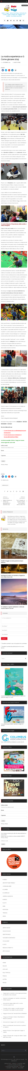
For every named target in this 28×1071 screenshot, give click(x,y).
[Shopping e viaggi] (14, 787)
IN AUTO (4, 902)
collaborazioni (5, 485)
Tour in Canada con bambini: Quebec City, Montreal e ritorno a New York (20, 502)
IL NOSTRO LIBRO (21, 1063)
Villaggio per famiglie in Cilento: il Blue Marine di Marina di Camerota (13, 1017)
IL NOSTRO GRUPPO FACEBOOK (15, 1065)
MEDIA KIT (14, 1067)
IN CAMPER (5, 889)
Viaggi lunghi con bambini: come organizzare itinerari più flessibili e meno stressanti (15, 994)
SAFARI (4, 916)
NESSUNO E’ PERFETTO (8, 947)
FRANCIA (5, 976)
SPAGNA (4, 982)
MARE (4, 906)
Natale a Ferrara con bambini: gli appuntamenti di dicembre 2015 (7, 502)
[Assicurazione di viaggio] (14, 737)
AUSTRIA (5, 979)
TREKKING (5, 912)
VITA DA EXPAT (6, 941)
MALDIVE (5, 966)
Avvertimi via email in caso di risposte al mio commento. (14, 643)
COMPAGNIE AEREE (7, 886)
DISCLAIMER (20, 1067)
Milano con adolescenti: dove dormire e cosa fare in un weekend (14, 1026)
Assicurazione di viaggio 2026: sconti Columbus (13, 1022)
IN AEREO (5, 879)
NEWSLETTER (7, 1063)
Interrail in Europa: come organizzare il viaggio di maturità (14, 1031)
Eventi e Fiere (17, 62)
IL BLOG (4, 944)
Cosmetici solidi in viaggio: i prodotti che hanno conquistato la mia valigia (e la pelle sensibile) (13, 1009)
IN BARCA (5, 899)
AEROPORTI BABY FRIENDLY (9, 882)
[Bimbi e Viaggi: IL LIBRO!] (14, 681)
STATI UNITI (5, 969)
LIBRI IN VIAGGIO (6, 927)
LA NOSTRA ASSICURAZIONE (12, 1066)
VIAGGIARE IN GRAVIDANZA (9, 937)
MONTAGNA (5, 909)
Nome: (2, 450)
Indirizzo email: (4, 445)
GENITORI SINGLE (7, 934)
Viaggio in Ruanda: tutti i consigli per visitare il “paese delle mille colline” (14, 1036)
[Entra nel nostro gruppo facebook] (14, 714)
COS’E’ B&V (21, 1066)
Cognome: (3, 455)
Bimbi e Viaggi (16, 200)
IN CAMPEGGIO (6, 892)
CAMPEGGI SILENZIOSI (8, 896)
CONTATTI (14, 1063)
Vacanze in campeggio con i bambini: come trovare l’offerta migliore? (14, 999)
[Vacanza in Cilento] (14, 761)
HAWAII (4, 962)
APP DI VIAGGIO (6, 951)
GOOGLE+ (9, 423)
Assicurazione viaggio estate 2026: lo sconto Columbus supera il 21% (13, 1004)
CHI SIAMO (9, 1067)
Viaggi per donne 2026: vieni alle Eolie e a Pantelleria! (15, 1013)
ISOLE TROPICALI (6, 972)
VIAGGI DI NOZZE (7, 931)
